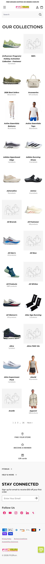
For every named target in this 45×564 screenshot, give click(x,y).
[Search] (9, 7)
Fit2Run (13, 555)
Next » (30, 423)
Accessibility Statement (10, 542)
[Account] (37, 7)
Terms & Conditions (20, 539)
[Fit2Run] (22, 7)
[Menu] (4, 7)
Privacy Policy (6, 539)
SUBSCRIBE (36, 498)
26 (23, 423)
